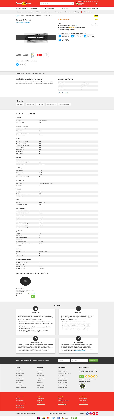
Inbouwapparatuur (30, 15)
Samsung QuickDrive (62, 382)
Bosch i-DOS (61, 375)
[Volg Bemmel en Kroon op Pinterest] (97, 413)
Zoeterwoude (82, 396)
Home (22, 15)
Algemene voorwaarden (61, 413)
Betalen (17, 402)
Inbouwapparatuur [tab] (59, 11)
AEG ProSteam (61, 377)
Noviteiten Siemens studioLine (64, 373)
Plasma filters (40, 104)
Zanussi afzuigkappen (24, 22)
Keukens (18, 367)
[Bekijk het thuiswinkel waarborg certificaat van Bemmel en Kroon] (79, 3)
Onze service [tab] (42, 73)
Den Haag (60, 396)
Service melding (87, 1)
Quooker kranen (40, 375)
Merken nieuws (62, 367)
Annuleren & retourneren (21, 403)
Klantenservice (20, 396)
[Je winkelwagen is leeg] (96, 4)
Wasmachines (40, 370)
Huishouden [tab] (39, 11)
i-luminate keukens (20, 378)
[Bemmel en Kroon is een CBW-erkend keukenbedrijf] (74, 418)
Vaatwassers (40, 377)
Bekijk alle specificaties (64, 92)
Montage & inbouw (20, 407)
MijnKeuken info (95, 1)
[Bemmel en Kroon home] (23, 3)
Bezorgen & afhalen (20, 400)
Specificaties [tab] (28, 73)
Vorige (18, 15)
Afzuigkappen (39, 15)
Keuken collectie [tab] (20, 11)
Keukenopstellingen (20, 373)
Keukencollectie (19, 370)
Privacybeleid (52, 413)
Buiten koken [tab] (68, 11)
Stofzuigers (39, 373)
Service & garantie (20, 405)
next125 (17, 377)
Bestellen (18, 398)
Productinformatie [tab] (20, 73)
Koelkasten (39, 380)
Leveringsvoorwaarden (21, 387)
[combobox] (57, 3)
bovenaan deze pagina (80, 350)
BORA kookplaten (41, 385)
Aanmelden (93, 360)
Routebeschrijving (41, 404)
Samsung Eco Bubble (62, 378)
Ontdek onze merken (62, 370)
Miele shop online (40, 387)
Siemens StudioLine (62, 387)
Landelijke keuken (19, 380)
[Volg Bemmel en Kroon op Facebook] (87, 413)
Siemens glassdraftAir (63, 380)
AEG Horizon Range (62, 371)
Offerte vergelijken (20, 385)
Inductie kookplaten (41, 378)
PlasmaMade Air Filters (63, 383)
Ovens (38, 383)
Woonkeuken (18, 382)
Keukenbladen (19, 375)
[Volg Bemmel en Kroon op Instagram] (90, 413)
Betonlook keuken (19, 383)
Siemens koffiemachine (63, 385)
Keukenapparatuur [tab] (48, 11)
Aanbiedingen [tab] (76, 11)
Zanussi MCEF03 (20, 288)
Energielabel (22, 64)
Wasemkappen (30, 104)
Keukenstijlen (19, 371)
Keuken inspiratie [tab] (30, 11)
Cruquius (39, 396)
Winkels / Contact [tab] (88, 11)
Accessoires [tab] (35, 73)
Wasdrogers (39, 371)
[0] (96, 4)
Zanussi (17, 22)
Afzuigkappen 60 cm (51, 104)
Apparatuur (40, 367)
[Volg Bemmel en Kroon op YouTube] (93, 413)
